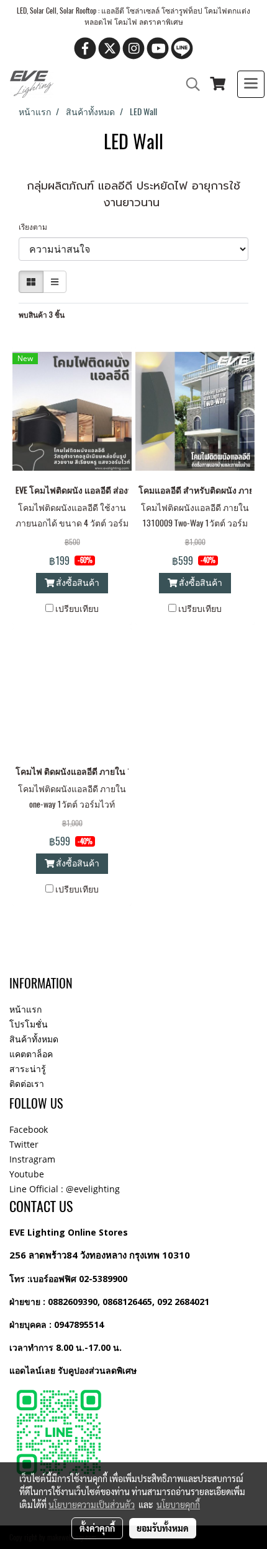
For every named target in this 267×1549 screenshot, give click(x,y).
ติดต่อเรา (26, 1083)
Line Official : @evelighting (64, 1189)
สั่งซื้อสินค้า (76, 582)
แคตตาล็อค (31, 1054)
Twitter (23, 1144)
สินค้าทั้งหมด (33, 1039)
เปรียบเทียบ (77, 608)
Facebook (28, 1129)
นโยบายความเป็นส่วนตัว (91, 1504)
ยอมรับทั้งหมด (163, 1528)
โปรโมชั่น (28, 1024)
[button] (188, 84)
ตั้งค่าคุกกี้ (97, 1528)
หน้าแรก (25, 1009)
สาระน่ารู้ (27, 1069)
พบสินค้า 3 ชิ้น (42, 315)
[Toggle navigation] (251, 84)
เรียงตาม (36, 227)
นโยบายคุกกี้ (178, 1504)
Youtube (26, 1174)
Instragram (32, 1159)
